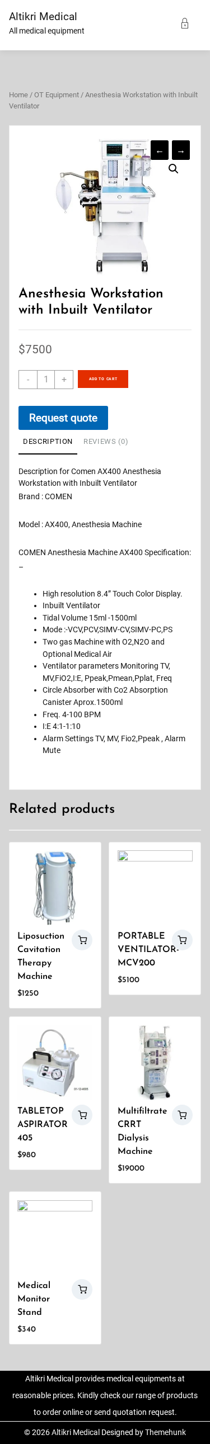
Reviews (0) (105, 441)
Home (18, 95)
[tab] (47, 442)
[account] (189, 24)
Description (48, 441)
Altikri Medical (43, 16)
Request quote (63, 417)
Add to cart (103, 379)
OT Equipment (56, 95)
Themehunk (165, 1432)
